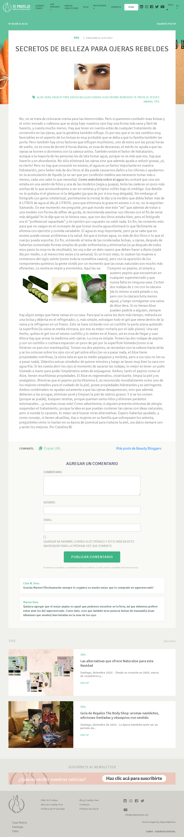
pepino (114, 97)
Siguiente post (165, 23)
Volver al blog (19, 23)
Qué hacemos (55, 5)
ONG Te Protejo (49, 800)
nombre (49, 502)
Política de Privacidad (53, 808)
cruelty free (61, 97)
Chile (170, 5)
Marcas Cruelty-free (52, 804)
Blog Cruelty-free (88, 800)
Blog (86, 7)
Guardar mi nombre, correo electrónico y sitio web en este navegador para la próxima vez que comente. (88, 544)
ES (177, 5)
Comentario (52, 472)
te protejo (141, 97)
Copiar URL (52, 448)
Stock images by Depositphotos (159, 822)
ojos (105, 97)
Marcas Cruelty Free (71, 7)
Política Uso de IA (89, 808)
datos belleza (80, 97)
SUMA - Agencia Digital (161, 831)
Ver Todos (170, 641)
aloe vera (44, 97)
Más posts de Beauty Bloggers (138, 448)
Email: (47, 520)
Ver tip (84, 683)
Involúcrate (99, 5)
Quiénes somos (41, 7)
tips (156, 101)
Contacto (116, 7)
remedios (126, 97)
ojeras (96, 97)
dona (131, 7)
